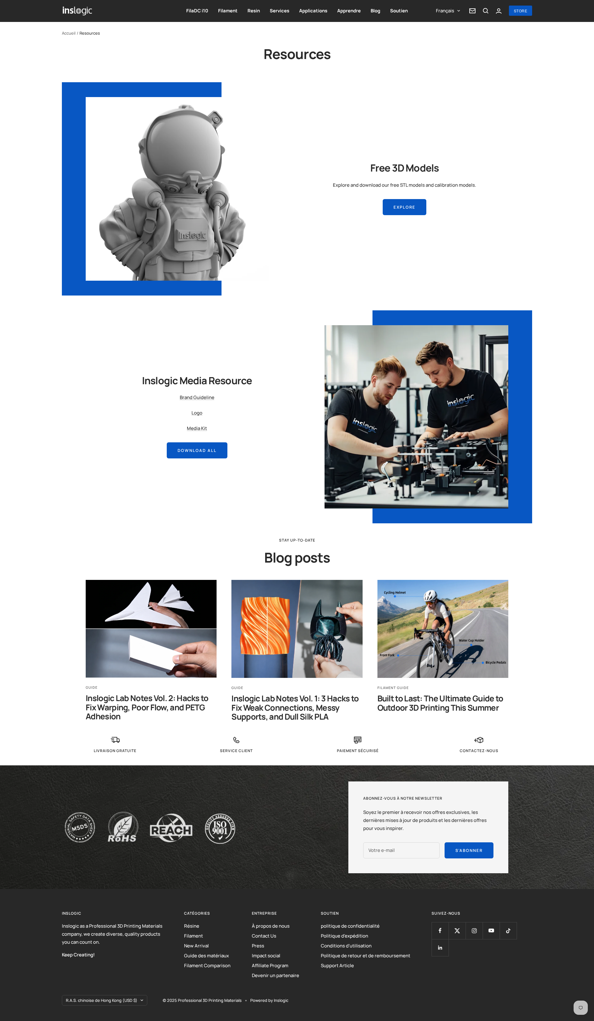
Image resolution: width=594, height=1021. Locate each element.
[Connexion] (498, 11)
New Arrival (196, 945)
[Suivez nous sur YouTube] (491, 930)
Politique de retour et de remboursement (365, 955)
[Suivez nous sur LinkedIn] (440, 947)
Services (279, 10)
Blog (375, 10)
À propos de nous (271, 926)
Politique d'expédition (344, 936)
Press (258, 945)
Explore (404, 207)
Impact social (266, 955)
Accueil (68, 33)
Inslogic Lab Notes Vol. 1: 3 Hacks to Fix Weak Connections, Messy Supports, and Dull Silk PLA (295, 707)
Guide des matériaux (206, 955)
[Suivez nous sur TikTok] (508, 930)
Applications (313, 10)
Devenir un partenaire (275, 975)
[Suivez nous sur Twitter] (457, 930)
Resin (254, 10)
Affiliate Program (270, 965)
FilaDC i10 (197, 10)
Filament (228, 10)
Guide (91, 687)
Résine (191, 926)
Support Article (337, 965)
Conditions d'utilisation (346, 945)
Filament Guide (393, 687)
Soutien (399, 10)
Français (445, 10)
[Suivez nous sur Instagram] (474, 930)
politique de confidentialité (350, 926)
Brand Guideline (197, 397)
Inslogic (281, 1000)
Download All (197, 450)
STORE (520, 10)
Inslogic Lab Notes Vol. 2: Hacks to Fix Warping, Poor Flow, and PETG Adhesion (147, 707)
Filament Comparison (207, 965)
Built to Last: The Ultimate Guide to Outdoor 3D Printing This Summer (440, 703)
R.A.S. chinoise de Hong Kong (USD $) (101, 1000)
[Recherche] (486, 11)
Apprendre (349, 10)
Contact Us (264, 936)
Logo (197, 413)
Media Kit (197, 428)
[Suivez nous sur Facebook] (440, 930)
